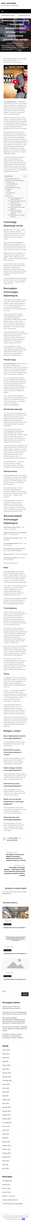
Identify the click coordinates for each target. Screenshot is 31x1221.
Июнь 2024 (5, 1134)
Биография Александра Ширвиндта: (15, 180)
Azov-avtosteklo (8, 3)
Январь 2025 (6, 1107)
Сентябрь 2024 (7, 1123)
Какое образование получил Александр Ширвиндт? (16, 198)
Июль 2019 (5, 1168)
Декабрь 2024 (6, 1111)
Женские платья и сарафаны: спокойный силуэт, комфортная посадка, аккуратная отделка (14, 1028)
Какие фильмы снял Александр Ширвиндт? (18, 208)
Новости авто (6, 1188)
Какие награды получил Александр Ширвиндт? (16, 204)
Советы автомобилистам (9, 1200)
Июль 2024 (5, 1130)
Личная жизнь (11, 185)
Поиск (4, 991)
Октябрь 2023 (6, 1153)
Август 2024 (6, 1126)
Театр (9, 194)
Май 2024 (5, 1138)
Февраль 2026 (6, 1073)
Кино (9, 191)
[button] (24, 176)
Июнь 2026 (5, 1058)
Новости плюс (6, 1192)
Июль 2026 (5, 1054)
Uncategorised (7, 924)
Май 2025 (5, 1096)
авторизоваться (6, 893)
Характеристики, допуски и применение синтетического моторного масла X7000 (14, 1013)
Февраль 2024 (6, 1145)
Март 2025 (5, 1103)
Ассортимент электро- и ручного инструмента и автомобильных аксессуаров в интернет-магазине (12, 1036)
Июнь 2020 (5, 1161)
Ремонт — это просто (8, 1196)
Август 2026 (6, 1050)
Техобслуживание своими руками (12, 1204)
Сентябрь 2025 (7, 1080)
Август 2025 (6, 1084)
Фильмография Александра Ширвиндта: (13, 188)
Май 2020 (5, 1165)
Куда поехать (6, 1184)
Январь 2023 (6, 1157)
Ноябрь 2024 (6, 1115)
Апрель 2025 (6, 1100)
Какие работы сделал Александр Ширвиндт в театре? (17, 201)
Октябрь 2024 (6, 1119)
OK (23, 1219)
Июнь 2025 (5, 1092)
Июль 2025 (5, 1088)
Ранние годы (11, 182)
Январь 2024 (6, 1149)
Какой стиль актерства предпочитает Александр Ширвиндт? (16, 212)
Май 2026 (5, 1061)
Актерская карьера (13, 184)
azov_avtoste (12, 840)
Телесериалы (11, 193)
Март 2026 (5, 1069)
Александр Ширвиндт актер (12, 178)
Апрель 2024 (6, 1142)
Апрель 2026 (6, 1065)
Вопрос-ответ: (9, 196)
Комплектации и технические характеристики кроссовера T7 (11, 1007)
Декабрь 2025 (6, 1077)
